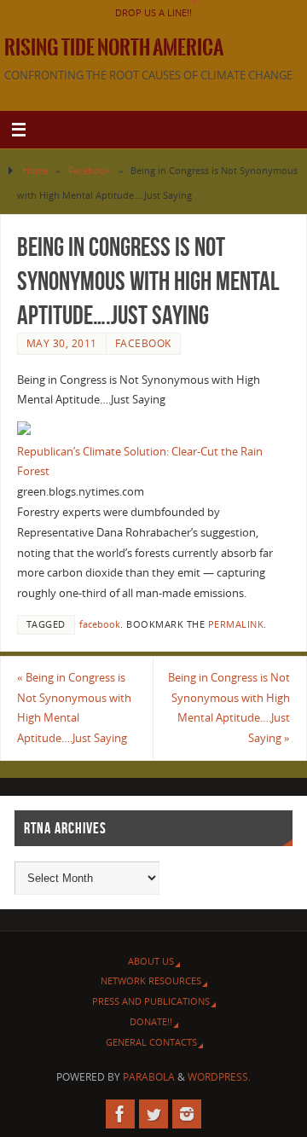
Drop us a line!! (153, 12)
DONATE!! (151, 1021)
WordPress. (219, 1077)
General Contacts (151, 1041)
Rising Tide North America (113, 48)
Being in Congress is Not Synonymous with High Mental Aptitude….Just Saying (74, 707)
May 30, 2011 (61, 343)
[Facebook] (120, 1113)
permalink (236, 624)
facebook (99, 624)
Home (35, 170)
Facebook (89, 170)
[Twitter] (153, 1113)
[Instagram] (186, 1113)
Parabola (149, 1077)
